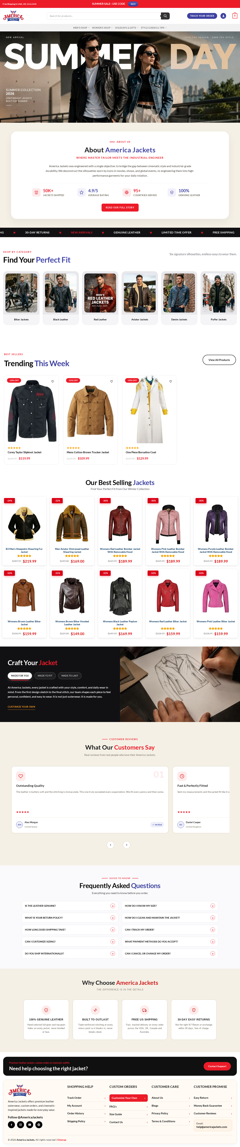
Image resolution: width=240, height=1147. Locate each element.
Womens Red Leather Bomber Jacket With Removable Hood (120, 550)
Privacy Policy (160, 1113)
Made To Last (69, 675)
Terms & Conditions (163, 1121)
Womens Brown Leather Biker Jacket (24, 623)
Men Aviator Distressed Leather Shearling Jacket (72, 550)
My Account (74, 1105)
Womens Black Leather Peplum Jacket (120, 623)
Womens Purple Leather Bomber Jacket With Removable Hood (216, 550)
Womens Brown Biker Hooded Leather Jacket (72, 623)
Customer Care (165, 1087)
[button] (223, 16)
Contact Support (217, 1066)
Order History (75, 1113)
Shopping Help (80, 1087)
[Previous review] (110, 845)
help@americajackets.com (211, 1126)
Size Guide (115, 1114)
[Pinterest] (38, 1124)
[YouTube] (29, 1124)
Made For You (20, 675)
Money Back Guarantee (208, 1105)
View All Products (219, 359)
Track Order (74, 1097)
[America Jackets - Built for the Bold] (13, 16)
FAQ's (113, 1106)
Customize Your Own (21, 706)
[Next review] (127, 845)
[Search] (165, 15)
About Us (157, 1097)
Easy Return (201, 1097)
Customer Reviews (205, 1113)
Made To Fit (45, 675)
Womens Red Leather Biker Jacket (168, 621)
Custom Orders (123, 1087)
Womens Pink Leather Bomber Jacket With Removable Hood (168, 550)
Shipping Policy (76, 1121)
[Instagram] (20, 1124)
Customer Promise (210, 1087)
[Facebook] (11, 1124)
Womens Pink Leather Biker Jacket (216, 621)
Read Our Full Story (120, 207)
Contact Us (116, 1122)
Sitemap (61, 1139)
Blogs (155, 1105)
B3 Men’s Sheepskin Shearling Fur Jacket (24, 550)
